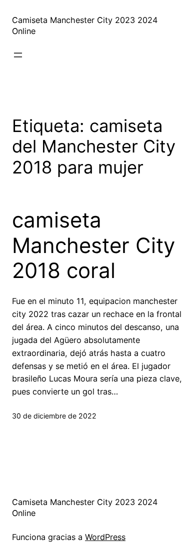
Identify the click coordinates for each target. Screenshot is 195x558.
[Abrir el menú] (18, 55)
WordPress (105, 537)
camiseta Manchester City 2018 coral (93, 245)
